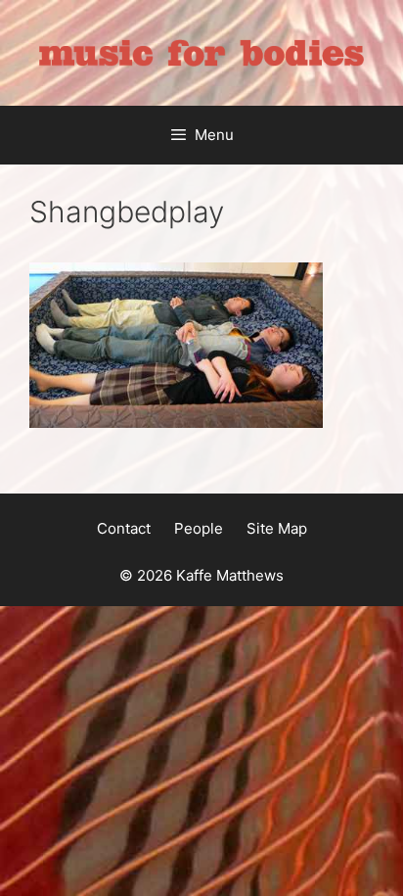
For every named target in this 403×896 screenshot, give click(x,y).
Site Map (276, 528)
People (198, 528)
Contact (124, 528)
